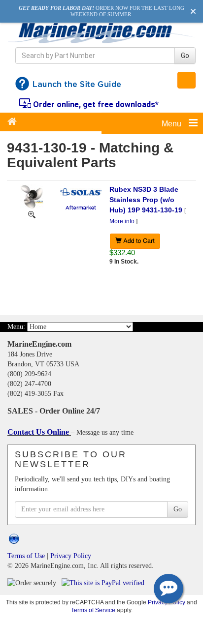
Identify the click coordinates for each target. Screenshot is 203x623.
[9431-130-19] (31, 214)
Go (185, 55)
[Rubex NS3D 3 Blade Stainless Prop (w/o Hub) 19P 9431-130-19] (31, 196)
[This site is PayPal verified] (105, 582)
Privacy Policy (70, 556)
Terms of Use (26, 556)
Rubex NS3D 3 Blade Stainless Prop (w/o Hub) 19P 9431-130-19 (145, 199)
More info (122, 221)
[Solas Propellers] (81, 191)
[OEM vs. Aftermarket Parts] (81, 206)
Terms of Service (93, 610)
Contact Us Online (39, 432)
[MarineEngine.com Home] (101, 33)
